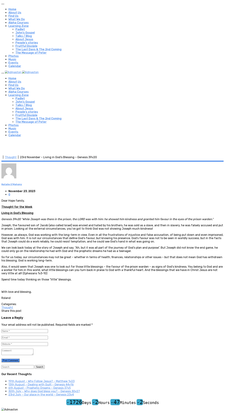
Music (12, 59)
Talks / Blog (23, 36)
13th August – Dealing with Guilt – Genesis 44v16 (41, 384)
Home (12, 9)
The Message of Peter (31, 52)
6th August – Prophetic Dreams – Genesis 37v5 (39, 388)
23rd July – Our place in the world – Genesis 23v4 (41, 394)
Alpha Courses (18, 22)
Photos (13, 56)
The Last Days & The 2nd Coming (38, 49)
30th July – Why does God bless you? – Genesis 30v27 (44, 391)
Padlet (20, 29)
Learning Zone (18, 26)
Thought (11, 157)
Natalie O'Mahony (11, 184)
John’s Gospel (25, 32)
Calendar (14, 66)
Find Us (13, 16)
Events (13, 62)
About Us (14, 12)
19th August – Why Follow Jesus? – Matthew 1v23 (41, 381)
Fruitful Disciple (26, 46)
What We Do (16, 19)
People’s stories (26, 42)
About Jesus (24, 39)
